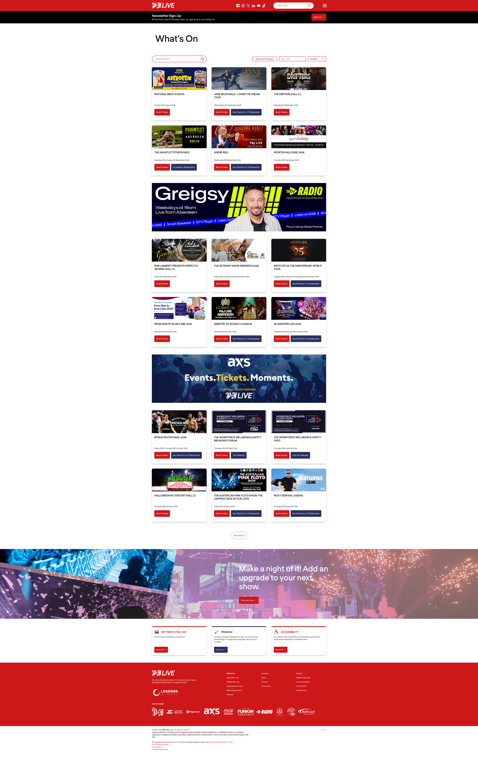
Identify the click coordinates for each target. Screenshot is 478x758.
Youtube (258, 6)
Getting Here (301, 690)
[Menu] (325, 5)
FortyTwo (322, 730)
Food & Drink (301, 686)
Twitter (248, 6)
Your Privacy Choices (160, 744)
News (263, 678)
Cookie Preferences (160, 749)
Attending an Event (234, 690)
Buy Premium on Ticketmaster (246, 112)
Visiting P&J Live (233, 682)
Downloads (266, 686)
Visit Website (239, 455)
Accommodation (303, 682)
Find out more (249, 600)
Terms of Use (227, 742)
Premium (230, 695)
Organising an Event (235, 686)
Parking (299, 673)
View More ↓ (239, 535)
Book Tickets (162, 112)
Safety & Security (303, 678)
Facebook (237, 6)
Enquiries (265, 673)
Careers (264, 682)
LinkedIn (253, 6)
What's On (231, 673)
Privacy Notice (214, 742)
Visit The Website (300, 455)
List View (313, 59)
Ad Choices (156, 747)
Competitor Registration (184, 167)
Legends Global (182, 730)
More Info (161, 650)
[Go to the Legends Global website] (165, 690)
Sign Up (318, 17)
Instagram (243, 6)
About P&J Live (233, 678)
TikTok (263, 6)
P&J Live (163, 5)
